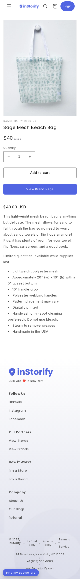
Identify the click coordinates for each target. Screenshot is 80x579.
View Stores (18, 440)
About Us (16, 500)
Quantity (9, 147)
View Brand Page (40, 189)
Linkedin (15, 402)
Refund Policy (32, 543)
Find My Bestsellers (20, 572)
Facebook (17, 419)
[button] (9, 6)
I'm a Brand (18, 479)
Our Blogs (17, 509)
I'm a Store (18, 470)
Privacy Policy (48, 543)
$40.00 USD (14, 207)
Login (69, 7)
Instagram (17, 410)
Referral (15, 517)
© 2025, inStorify (15, 543)
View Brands (19, 449)
